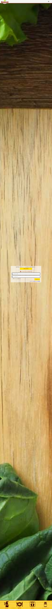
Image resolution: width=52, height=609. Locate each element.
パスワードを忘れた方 (33, 281)
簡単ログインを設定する (17, 278)
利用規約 (38, 281)
